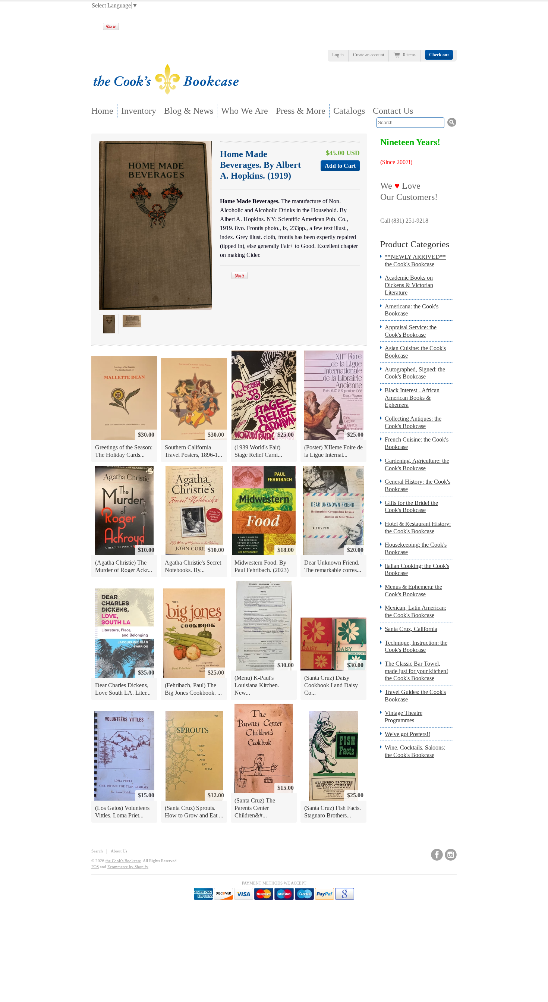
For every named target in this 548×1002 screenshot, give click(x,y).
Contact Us (393, 111)
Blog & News (188, 111)
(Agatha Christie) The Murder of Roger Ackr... (123, 566)
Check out (439, 54)
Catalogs (349, 111)
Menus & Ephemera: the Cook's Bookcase (413, 590)
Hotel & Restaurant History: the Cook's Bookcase (418, 527)
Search (97, 851)
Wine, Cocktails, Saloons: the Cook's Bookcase (415, 751)
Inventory (138, 111)
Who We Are (244, 111)
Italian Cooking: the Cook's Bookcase (417, 570)
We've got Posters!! (407, 734)
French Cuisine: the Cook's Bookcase (416, 443)
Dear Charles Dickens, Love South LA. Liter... (123, 689)
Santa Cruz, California (411, 629)
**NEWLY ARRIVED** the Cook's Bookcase (415, 260)
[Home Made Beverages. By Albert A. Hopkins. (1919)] (109, 324)
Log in (338, 54)
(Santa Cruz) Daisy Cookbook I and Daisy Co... (331, 685)
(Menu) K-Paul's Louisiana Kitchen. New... (256, 685)
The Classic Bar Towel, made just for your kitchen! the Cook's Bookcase (416, 670)
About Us (119, 851)
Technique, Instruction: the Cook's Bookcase (416, 646)
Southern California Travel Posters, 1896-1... (193, 451)
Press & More (300, 111)
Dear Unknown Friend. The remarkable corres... (332, 566)
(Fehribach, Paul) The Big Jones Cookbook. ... (193, 689)
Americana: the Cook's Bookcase (411, 310)
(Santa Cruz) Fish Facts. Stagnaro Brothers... (332, 812)
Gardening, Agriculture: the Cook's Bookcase (417, 464)
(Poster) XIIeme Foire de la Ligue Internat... (333, 451)
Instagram (451, 855)
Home (102, 111)
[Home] (165, 92)
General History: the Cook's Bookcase (417, 485)
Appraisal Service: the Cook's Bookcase (411, 331)
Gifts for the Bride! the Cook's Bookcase (411, 506)
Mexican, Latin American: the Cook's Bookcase (415, 611)
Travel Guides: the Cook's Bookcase (415, 696)
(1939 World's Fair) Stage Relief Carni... (258, 451)
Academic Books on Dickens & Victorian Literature (409, 284)
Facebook (437, 855)
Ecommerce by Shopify (127, 866)
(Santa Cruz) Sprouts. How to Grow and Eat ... (194, 812)
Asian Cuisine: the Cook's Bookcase (415, 352)
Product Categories (414, 244)
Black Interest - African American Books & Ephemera (412, 397)
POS (95, 866)
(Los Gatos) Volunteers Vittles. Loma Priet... (122, 812)
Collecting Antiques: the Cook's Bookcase (413, 422)
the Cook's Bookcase (123, 860)
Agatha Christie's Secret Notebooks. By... (193, 566)
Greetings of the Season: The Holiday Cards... (123, 451)
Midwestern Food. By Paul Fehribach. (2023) (261, 566)
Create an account (368, 54)
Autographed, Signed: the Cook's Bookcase (415, 373)
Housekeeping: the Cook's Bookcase (416, 548)
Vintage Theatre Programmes (403, 716)
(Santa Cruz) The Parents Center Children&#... (254, 807)
